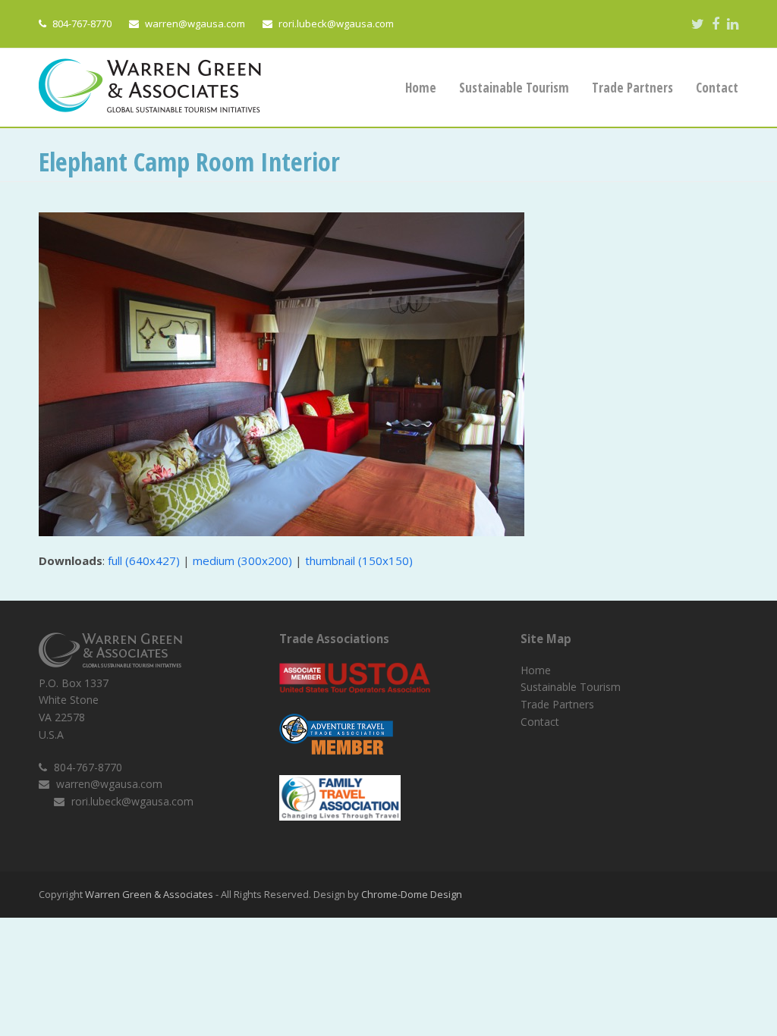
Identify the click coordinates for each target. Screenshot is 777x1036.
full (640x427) (144, 560)
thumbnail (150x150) (359, 560)
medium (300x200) (242, 560)
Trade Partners (557, 704)
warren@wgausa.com (195, 23)
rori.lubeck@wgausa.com (336, 23)
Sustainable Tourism (571, 687)
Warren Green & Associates (149, 894)
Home (536, 670)
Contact (540, 721)
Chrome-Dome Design (411, 894)
